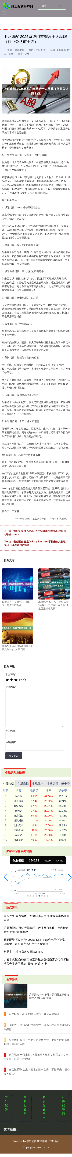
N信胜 (18, 796)
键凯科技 (19, 820)
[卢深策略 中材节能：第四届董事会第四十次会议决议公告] (15, 996)
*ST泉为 (18, 839)
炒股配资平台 (44, 1107)
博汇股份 (19, 801)
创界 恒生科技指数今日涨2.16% (23, 952)
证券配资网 (63, 1105)
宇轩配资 (6, 1103)
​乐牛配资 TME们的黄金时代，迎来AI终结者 (34, 1014)
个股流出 (52, 783)
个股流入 (37, 783)
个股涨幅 (8, 784)
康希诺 (18, 810)
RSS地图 (42, 1141)
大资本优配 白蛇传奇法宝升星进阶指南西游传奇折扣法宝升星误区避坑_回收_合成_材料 (36, 961)
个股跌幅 (23, 783)
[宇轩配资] (18, 5)
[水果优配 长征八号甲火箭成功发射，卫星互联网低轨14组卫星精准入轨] (54, 583)
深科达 (18, 835)
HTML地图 (53, 1141)
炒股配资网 (24, 1105)
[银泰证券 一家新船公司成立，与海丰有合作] (17, 583)
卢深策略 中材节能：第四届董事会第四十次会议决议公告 (49, 996)
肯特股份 (19, 805)
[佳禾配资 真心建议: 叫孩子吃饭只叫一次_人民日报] (17, 627)
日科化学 (19, 830)
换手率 (65, 783)
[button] (5, 877)
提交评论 (14, 755)
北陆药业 (19, 825)
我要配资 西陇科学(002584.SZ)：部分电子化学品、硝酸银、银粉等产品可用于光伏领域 (35, 942)
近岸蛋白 (19, 815)
